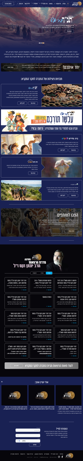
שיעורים (42, 273)
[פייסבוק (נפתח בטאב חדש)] (62, 457)
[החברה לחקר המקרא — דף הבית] (77, 3)
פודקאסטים (35, 273)
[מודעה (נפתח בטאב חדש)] (41, 120)
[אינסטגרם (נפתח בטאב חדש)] (59, 457)
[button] (57, 4)
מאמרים (49, 273)
